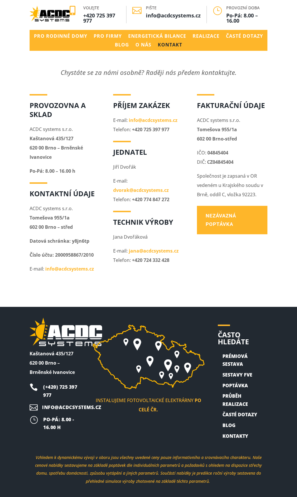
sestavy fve (237, 375)
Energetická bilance (157, 36)
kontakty (235, 436)
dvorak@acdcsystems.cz (141, 190)
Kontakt (170, 45)
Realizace (206, 36)
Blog (122, 45)
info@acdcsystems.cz (173, 15)
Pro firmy (108, 36)
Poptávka (235, 385)
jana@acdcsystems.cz (154, 251)
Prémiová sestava (235, 360)
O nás (143, 45)
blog (229, 425)
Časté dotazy (244, 36)
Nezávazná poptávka (221, 220)
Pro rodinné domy (60, 36)
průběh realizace (235, 400)
